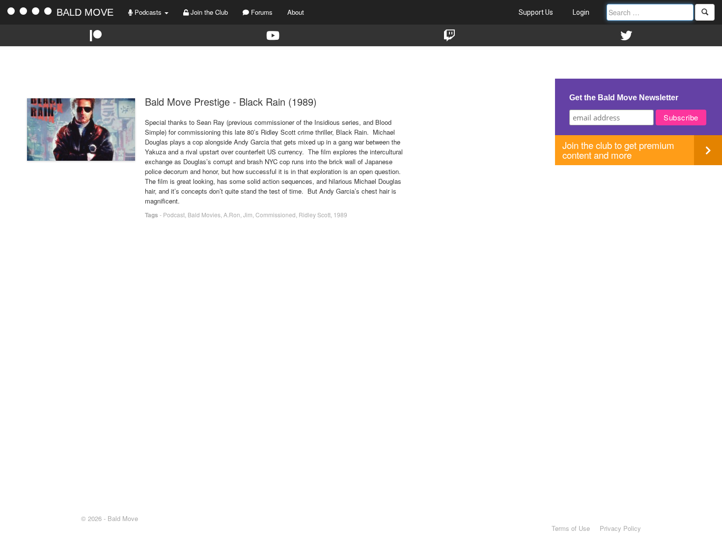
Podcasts (148, 12)
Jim (247, 214)
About (295, 12)
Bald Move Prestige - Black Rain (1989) (231, 101)
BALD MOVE (84, 12)
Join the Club (208, 12)
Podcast (174, 214)
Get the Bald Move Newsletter (623, 97)
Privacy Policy (620, 528)
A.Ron (231, 214)
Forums (261, 12)
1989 (340, 214)
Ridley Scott (315, 214)
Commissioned (275, 214)
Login (581, 12)
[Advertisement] (638, 234)
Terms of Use (571, 528)
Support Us (536, 12)
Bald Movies (204, 214)
